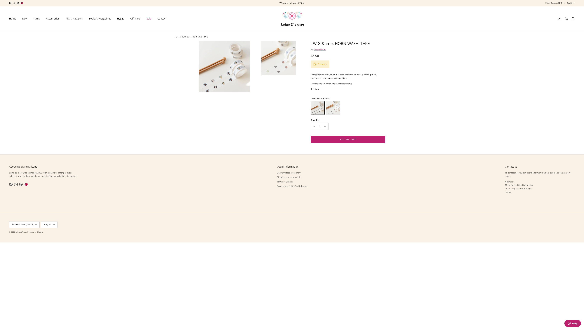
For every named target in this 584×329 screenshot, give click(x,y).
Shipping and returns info (289, 177)
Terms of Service (285, 181)
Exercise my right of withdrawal (292, 186)
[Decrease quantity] (313, 126)
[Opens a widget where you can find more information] (572, 323)
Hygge (120, 18)
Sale (149, 18)
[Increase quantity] (325, 126)
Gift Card (135, 18)
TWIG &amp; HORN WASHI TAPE (195, 37)
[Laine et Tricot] (292, 18)
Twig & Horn (320, 49)
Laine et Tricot (21, 232)
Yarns (36, 18)
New (24, 18)
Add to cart (348, 139)
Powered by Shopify (35, 232)
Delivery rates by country (289, 172)
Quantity (315, 120)
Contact (161, 18)
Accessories (52, 18)
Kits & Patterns (74, 18)
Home (12, 18)
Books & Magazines (100, 18)
